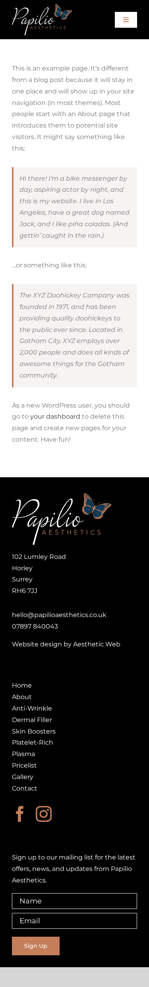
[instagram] (44, 814)
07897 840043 (35, 626)
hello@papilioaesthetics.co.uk (59, 615)
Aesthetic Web (96, 644)
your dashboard (55, 416)
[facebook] (20, 814)
